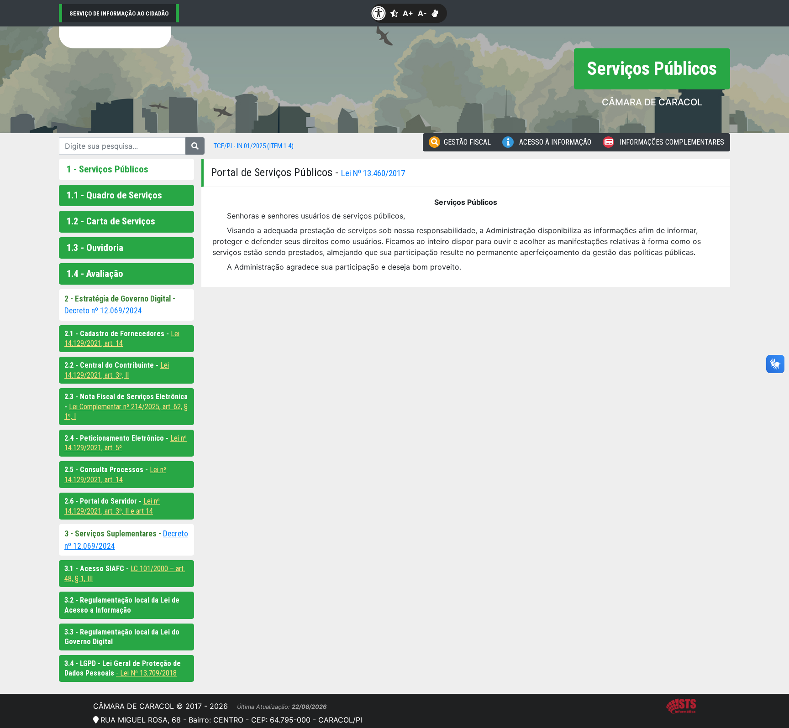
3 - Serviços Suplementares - (113, 533)
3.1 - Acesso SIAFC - (97, 568)
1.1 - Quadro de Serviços (114, 195)
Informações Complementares (671, 142)
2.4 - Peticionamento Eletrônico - (117, 438)
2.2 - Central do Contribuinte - (112, 365)
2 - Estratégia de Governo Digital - (119, 298)
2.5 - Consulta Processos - (107, 469)
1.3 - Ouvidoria (94, 247)
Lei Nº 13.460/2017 (373, 173)
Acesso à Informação (554, 142)
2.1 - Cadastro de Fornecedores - (117, 333)
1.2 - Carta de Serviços (110, 221)
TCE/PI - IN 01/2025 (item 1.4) (254, 146)
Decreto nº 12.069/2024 (103, 310)
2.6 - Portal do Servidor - (103, 501)
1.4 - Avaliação (94, 273)
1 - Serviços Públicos (107, 169)
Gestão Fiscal (467, 142)
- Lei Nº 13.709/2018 (146, 673)
